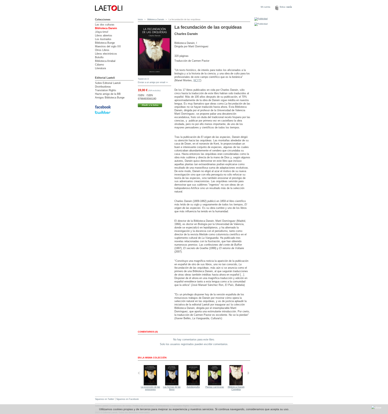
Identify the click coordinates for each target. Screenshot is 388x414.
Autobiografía (193, 387)
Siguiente (248, 373)
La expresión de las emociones (150, 388)
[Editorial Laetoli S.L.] (129, 16)
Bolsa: (286, 7)
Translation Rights (105, 90)
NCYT (196, 80)
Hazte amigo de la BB (108, 93)
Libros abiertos (103, 35)
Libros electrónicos (106, 53)
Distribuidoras (103, 86)
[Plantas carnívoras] (214, 384)
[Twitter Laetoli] (103, 114)
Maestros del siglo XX (108, 46)
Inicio (140, 19)
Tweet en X (143, 79)
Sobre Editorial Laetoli (108, 82)
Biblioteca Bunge (105, 42)
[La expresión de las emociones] (150, 384)
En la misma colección (152, 357)
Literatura (100, 68)
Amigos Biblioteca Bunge (109, 97)
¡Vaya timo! (101, 31)
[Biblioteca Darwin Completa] (236, 384)
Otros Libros (102, 50)
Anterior (139, 373)
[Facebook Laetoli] (103, 109)
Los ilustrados (103, 39)
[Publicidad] (261, 18)
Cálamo (99, 64)
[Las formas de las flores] (171, 384)
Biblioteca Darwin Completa (236, 388)
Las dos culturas (104, 24)
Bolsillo (99, 57)
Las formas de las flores (172, 388)
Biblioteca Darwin (106, 28)
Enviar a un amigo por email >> (153, 82)
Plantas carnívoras (214, 387)
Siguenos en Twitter (104, 399)
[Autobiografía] (193, 384)
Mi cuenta (265, 7)
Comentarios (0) (148, 332)
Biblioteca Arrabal (105, 60)
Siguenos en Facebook (127, 399)
